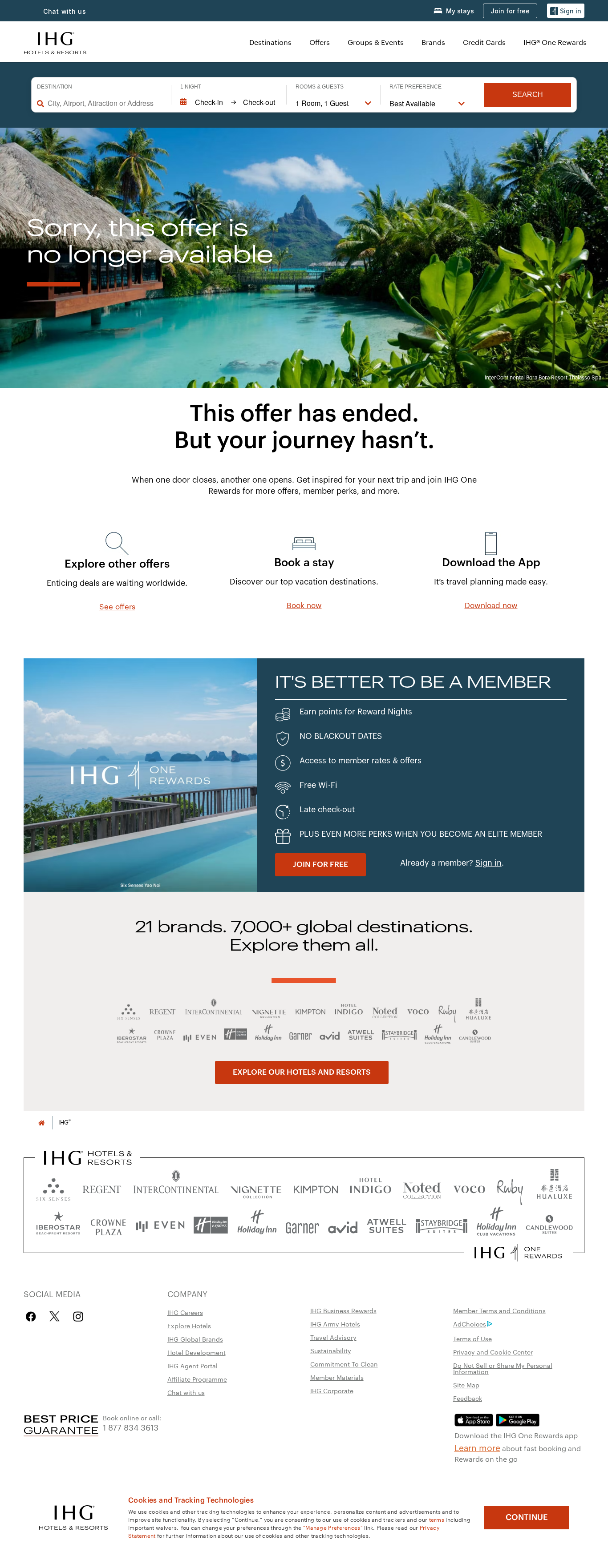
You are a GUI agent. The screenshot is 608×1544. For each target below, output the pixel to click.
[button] (565, 11)
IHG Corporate (331, 1390)
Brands (433, 42)
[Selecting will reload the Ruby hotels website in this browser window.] (510, 1187)
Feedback (467, 1398)
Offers (319, 42)
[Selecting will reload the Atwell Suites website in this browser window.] (386, 1225)
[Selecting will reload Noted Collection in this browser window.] (422, 1187)
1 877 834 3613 (130, 1427)
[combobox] (105, 103)
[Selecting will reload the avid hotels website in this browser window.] (343, 1225)
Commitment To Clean (344, 1363)
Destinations (270, 42)
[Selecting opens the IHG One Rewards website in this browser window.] (518, 1253)
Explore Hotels (189, 1325)
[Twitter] (54, 1316)
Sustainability (330, 1350)
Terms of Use (472, 1338)
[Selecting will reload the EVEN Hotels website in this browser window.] (160, 1225)
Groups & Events (376, 42)
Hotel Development (196, 1352)
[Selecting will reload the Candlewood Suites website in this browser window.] (549, 1225)
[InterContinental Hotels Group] (55, 42)
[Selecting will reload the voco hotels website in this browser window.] (469, 1187)
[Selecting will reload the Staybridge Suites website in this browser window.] (441, 1225)
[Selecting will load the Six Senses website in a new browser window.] (53, 1187)
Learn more (477, 1447)
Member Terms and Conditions (499, 1310)
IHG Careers (185, 1312)
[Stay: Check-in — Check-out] (228, 102)
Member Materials (337, 1377)
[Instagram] (78, 1316)
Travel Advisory (333, 1337)
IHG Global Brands (195, 1338)
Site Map (466, 1384)
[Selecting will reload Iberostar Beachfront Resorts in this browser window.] (58, 1225)
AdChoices (469, 1323)
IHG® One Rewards (555, 42)
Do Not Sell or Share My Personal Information (502, 1368)
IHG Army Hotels (335, 1323)
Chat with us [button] (64, 11)
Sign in (488, 863)
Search (527, 94)
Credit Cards (484, 42)
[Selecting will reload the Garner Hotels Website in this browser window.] (302, 1225)
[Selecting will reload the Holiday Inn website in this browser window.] (257, 1225)
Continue (527, 1517)
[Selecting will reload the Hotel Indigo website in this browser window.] (370, 1187)
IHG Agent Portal (192, 1365)
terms (437, 1519)
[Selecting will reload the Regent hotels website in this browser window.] (102, 1187)
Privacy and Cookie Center (493, 1351)
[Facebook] (33, 1316)
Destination (54, 87)
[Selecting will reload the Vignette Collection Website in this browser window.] (256, 1187)
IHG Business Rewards (343, 1310)
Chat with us (186, 1392)
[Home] (41, 1122)
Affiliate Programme (197, 1379)
